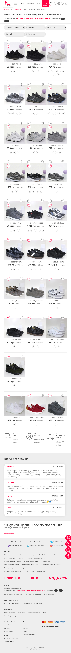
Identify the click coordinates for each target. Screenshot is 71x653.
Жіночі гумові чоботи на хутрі (12, 561)
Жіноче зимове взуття (10, 554)
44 (18, 71)
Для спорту (45, 4)
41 (60, 71)
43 (54, 74)
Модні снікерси (43, 554)
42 (14, 71)
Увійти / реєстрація (9, 625)
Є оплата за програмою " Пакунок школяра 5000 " (34, 18)
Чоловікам (30, 3)
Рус (50, 5)
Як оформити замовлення (30, 625)
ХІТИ (34, 578)
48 (60, 152)
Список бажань (8, 631)
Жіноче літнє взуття (9, 558)
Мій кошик (7, 628)
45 (60, 113)
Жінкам (21, 3)
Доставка (25, 628)
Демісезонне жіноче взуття (28, 554)
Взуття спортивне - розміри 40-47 (36, 571)
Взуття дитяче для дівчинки (30, 564)
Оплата (25, 631)
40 (11, 71)
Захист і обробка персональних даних (14, 616)
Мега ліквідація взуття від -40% (13, 594)
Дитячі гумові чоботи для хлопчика (33, 568)
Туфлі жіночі (55, 554)
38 (56, 71)
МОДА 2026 (58, 578)
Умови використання (34, 612)
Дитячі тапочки (51, 568)
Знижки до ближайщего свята (12, 588)
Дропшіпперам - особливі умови (33, 603)
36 (33, 71)
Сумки (21, 558)
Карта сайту (21, 612)
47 (56, 152)
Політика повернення (29, 634)
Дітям (38, 3)
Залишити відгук (9, 641)
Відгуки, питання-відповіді (11, 638)
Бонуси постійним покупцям (12, 603)
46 (63, 113)
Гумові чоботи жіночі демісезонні (35, 558)
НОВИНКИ (12, 578)
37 (52, 71)
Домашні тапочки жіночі (31, 561)
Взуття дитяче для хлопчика (12, 568)
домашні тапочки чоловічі (11, 564)
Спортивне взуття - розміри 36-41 (13, 571)
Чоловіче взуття (45, 561)
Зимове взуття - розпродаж (33, 594)
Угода (44, 612)
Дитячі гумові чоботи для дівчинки (51, 564)
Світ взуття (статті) (9, 612)
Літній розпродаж (49, 594)
